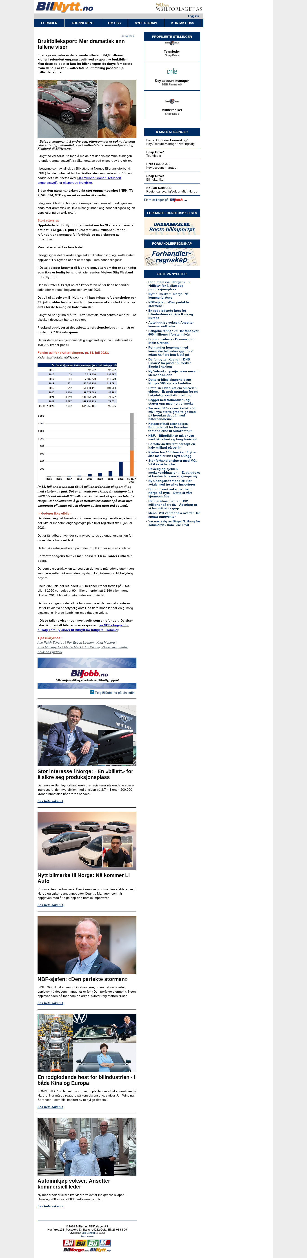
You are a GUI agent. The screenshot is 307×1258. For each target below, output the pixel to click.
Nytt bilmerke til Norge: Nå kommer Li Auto (168, 295)
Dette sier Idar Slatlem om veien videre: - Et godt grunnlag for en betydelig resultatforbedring (173, 391)
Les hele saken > (50, 801)
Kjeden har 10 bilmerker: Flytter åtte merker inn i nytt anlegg (172, 454)
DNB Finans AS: (158, 164)
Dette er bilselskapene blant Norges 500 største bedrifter (169, 381)
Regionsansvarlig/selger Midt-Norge (171, 191)
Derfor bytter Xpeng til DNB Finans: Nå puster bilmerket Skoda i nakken (169, 363)
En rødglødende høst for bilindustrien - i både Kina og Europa (170, 314)
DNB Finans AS (172, 78)
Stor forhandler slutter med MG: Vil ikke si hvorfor (172, 462)
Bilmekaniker (172, 103)
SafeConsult (88, 1232)
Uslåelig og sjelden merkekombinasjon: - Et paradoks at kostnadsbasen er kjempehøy (174, 472)
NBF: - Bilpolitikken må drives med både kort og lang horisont (172, 437)
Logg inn (193, 16)
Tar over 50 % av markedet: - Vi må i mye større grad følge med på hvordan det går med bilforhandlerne (172, 413)
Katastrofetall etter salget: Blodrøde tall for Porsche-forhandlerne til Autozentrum (170, 427)
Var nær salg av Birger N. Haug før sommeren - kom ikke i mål (174, 523)
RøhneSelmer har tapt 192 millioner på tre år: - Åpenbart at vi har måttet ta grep (172, 504)
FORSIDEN (49, 23)
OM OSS (114, 23)
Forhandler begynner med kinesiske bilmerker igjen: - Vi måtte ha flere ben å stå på (171, 351)
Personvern (87, 1236)
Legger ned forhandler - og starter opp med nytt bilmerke (171, 401)
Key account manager (172, 74)
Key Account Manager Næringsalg (170, 143)
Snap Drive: (155, 152)
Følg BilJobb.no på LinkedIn (115, 692)
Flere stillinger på (156, 199)
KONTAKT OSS (182, 23)
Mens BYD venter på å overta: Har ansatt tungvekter (174, 514)
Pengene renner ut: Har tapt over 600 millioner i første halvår (173, 332)
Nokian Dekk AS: (159, 188)
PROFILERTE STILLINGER (172, 36)
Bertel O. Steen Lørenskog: (167, 140)
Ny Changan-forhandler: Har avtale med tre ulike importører (171, 482)
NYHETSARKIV (146, 23)
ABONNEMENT (82, 23)
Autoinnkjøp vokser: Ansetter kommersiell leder (171, 324)
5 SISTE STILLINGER (172, 132)
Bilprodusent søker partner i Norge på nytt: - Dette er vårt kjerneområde (170, 492)
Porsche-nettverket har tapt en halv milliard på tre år (171, 445)
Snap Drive (172, 48)
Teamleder (172, 45)
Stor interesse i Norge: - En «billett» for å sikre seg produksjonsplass (169, 285)
